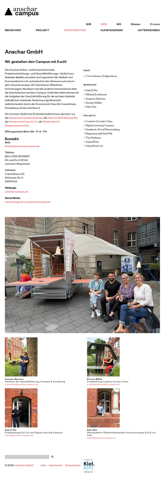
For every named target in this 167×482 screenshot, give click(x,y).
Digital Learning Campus (99, 125)
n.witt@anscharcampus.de (101, 437)
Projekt (42, 30)
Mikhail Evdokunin (95, 94)
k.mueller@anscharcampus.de (103, 384)
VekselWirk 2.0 (93, 146)
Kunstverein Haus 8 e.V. (23, 121)
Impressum (55, 465)
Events (155, 24)
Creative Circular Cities (98, 121)
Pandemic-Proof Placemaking (102, 129)
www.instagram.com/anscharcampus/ (28, 202)
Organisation (75, 30)
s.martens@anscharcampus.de (21, 384)
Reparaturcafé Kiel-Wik (98, 133)
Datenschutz (73, 465)
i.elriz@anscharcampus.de (19, 435)
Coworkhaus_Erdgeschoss (100, 76)
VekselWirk (91, 142)
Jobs (43, 465)
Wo (119, 24)
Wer (104, 24)
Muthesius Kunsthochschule (26, 118)
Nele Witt (90, 106)
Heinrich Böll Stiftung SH (62, 118)
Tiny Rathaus (92, 137)
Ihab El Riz (91, 90)
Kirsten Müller (93, 102)
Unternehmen (149, 30)
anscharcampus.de (16, 191)
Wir (88, 24)
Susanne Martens (94, 98)
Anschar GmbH (24, 465)
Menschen (13, 30)
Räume (136, 24)
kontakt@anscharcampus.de (22, 146)
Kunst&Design (112, 30)
